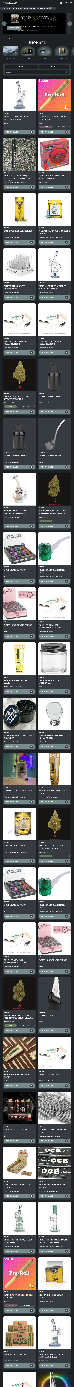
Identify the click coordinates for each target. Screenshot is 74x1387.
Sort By (53, 67)
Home (5, 39)
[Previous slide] (4, 23)
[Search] (67, 72)
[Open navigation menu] (70, 3)
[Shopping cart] (66, 3)
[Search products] (61, 3)
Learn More (14, 28)
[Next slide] (69, 23)
